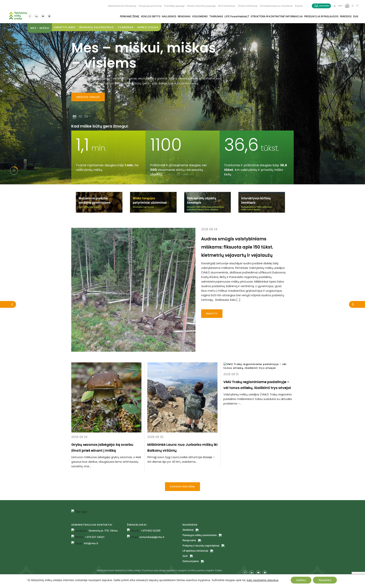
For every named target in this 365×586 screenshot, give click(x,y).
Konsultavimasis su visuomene (276, 5)
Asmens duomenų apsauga (201, 5)
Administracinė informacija (122, 5)
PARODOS (346, 16)
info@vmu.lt (91, 543)
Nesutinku (325, 580)
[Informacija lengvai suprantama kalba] (347, 5)
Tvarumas (125, 27)
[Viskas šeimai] (321, 5)
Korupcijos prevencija (150, 5)
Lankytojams (64, 27)
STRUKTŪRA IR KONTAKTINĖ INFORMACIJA (277, 16)
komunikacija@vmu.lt (152, 536)
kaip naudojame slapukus (262, 580)
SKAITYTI (212, 313)
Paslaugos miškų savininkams (199, 535)
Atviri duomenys (226, 5)
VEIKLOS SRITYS (150, 16)
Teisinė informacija (248, 5)
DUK (355, 16)
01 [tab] (74, 116)
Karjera (299, 5)
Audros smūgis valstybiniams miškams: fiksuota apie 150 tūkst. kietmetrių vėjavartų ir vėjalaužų (237, 247)
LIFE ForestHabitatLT (237, 16)
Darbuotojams (190, 561)
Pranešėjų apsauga (174, 5)
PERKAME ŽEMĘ (129, 16)
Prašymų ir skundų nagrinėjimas (201, 545)
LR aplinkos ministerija (195, 550)
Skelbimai (188, 529)
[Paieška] (353, 5)
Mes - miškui (40, 28)
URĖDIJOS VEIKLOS (88, 97)
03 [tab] (86, 116)
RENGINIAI (184, 16)
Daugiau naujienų (182, 486)
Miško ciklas (148, 27)
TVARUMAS (216, 16)
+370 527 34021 (94, 536)
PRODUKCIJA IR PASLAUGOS (321, 16)
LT (357, 6)
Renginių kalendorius (96, 27)
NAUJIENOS (169, 16)
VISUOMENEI (200, 16)
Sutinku (301, 580)
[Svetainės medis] (335, 5)
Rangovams (189, 540)
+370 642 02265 (150, 530)
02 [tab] (80, 116)
